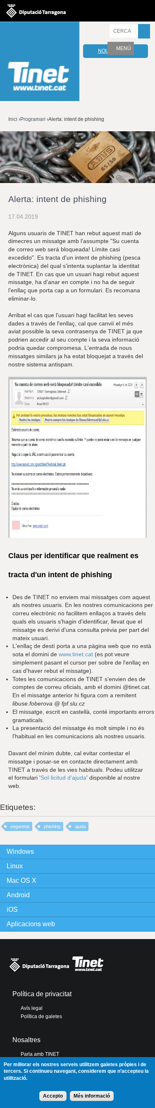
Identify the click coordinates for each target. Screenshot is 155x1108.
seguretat (19, 826)
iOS (12, 909)
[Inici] (39, 62)
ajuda (80, 826)
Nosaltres (26, 1039)
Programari (32, 119)
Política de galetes (41, 1016)
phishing (52, 826)
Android (18, 894)
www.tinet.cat (76, 654)
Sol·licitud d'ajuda (63, 777)
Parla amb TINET (40, 1054)
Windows (20, 851)
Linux (15, 866)
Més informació (92, 1096)
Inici (12, 119)
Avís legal (32, 1008)
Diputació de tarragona (36, 10)
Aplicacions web (31, 923)
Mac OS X (21, 880)
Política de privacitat (42, 993)
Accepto (53, 1096)
